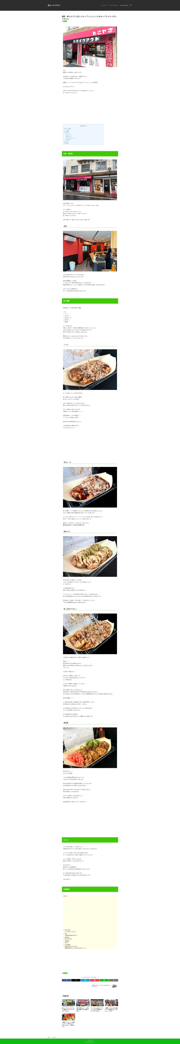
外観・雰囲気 (67, 128)
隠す (85, 125)
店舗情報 (66, 143)
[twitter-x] (90, 1040)
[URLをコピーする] (113, 980)
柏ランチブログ (54, 5)
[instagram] (91, 1040)
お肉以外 (65, 21)
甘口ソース (68, 135)
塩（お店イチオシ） (71, 138)
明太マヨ (68, 136)
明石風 (67, 139)
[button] (66, 980)
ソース (67, 133)
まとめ (66, 141)
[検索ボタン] (130, 5)
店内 (67, 130)
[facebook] (88, 1040)
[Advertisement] (90, 110)
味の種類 (66, 131)
